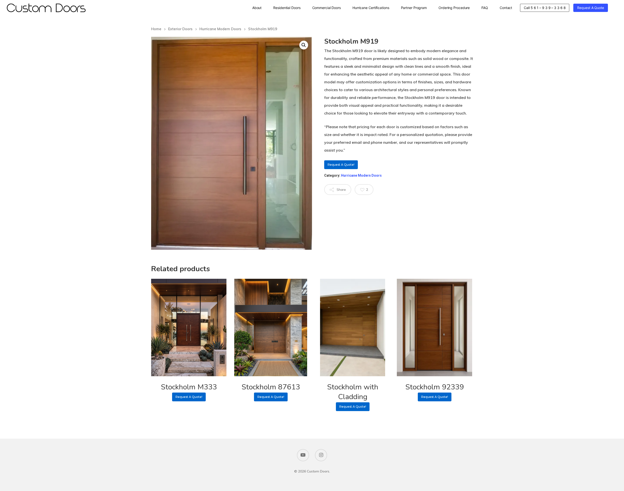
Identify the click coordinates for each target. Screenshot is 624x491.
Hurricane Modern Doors (220, 29)
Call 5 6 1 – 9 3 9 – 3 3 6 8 (545, 8)
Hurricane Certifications (370, 8)
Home (156, 29)
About (257, 8)
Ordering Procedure (454, 8)
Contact (506, 8)
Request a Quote (590, 8)
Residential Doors (286, 8)
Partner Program (414, 8)
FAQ (484, 8)
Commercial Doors (326, 8)
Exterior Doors (180, 29)
